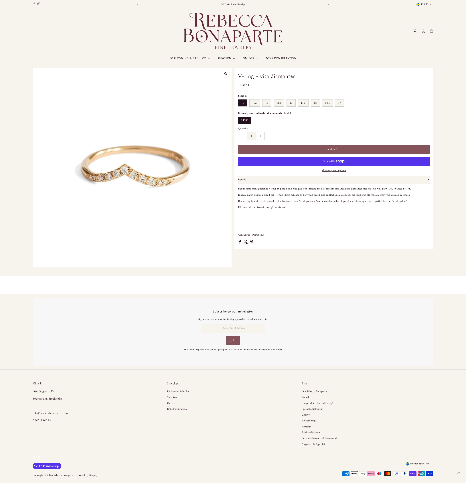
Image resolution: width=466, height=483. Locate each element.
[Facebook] (34, 4)
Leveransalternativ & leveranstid (319, 438)
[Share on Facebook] (240, 242)
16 (266, 103)
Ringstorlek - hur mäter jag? (317, 403)
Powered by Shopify (87, 475)
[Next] (328, 5)
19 (339, 103)
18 (315, 103)
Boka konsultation (280, 58)
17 (291, 103)
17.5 (303, 103)
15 (242, 103)
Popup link (258, 235)
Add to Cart (333, 149)
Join (233, 340)
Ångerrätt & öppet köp (314, 444)
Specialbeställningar (312, 409)
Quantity (243, 129)
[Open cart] (431, 31)
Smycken (225, 58)
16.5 (279, 103)
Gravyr (306, 414)
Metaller (306, 426)
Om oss (249, 58)
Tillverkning (308, 420)
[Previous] (138, 5)
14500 (244, 120)
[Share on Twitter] (246, 242)
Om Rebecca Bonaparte (314, 391)
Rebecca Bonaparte (64, 475)
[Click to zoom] (226, 74)
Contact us (244, 235)
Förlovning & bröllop (188, 58)
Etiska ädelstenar (311, 432)
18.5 (327, 103)
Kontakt (306, 397)
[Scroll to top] (458, 473)
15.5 (254, 103)
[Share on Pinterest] (251, 242)
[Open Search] (415, 31)
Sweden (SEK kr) (419, 463)
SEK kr (424, 4)
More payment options (334, 171)
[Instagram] (39, 4)
